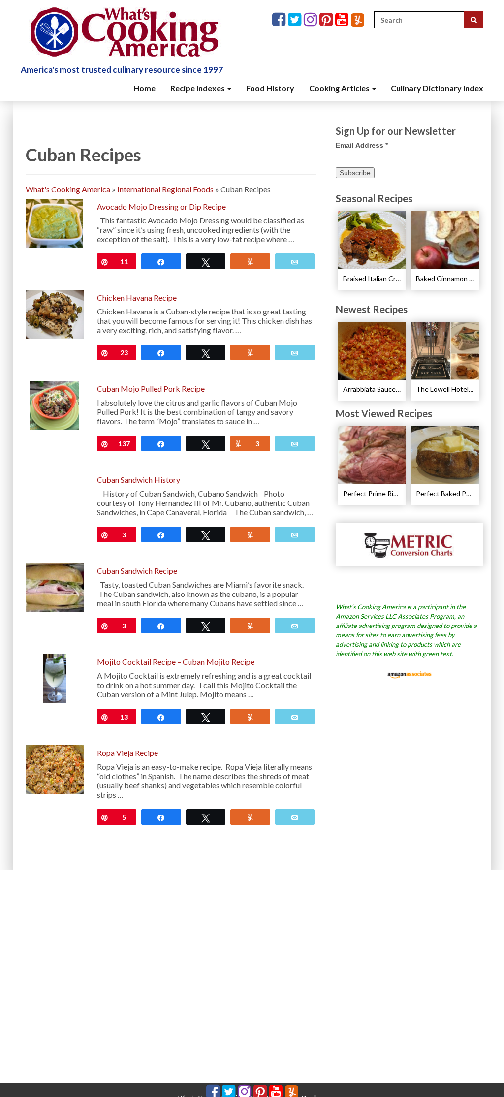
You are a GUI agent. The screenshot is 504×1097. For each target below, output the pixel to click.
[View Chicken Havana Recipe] (55, 313)
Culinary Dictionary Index (437, 88)
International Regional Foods (165, 189)
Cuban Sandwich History (138, 479)
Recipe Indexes (198, 88)
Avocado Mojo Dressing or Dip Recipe (161, 206)
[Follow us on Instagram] (311, 20)
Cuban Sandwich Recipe (137, 570)
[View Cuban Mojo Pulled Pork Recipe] (54, 404)
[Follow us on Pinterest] (327, 20)
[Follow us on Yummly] (357, 20)
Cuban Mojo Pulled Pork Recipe (151, 388)
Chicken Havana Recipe (137, 297)
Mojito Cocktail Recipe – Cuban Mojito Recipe (175, 661)
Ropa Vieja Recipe (127, 752)
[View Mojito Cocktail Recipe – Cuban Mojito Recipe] (54, 677)
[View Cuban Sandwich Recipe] (55, 586)
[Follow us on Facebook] (280, 20)
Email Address (362, 145)
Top (480, 1073)
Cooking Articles (340, 88)
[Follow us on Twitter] (296, 20)
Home (144, 88)
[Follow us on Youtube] (343, 20)
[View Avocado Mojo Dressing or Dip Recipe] (54, 222)
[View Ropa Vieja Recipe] (55, 768)
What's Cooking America (68, 189)
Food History (270, 88)
